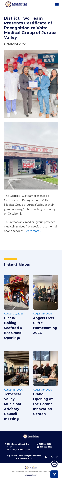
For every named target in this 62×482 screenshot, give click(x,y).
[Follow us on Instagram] (57, 457)
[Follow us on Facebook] (46, 457)
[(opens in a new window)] (31, 467)
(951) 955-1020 (45, 444)
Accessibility (31, 475)
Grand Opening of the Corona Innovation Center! (43, 404)
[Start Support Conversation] (54, 464)
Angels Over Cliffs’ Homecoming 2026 (45, 325)
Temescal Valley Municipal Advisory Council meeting (12, 406)
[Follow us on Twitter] (52, 457)
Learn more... (33, 231)
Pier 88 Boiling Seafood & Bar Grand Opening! (13, 328)
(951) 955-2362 (46, 447)
